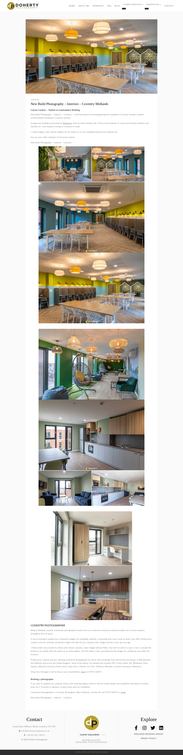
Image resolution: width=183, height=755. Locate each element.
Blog (117, 6)
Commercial (35, 99)
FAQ (109, 6)
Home (72, 6)
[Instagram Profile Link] (144, 728)
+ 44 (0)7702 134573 (35, 735)
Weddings (98, 6)
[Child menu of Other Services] (124, 8)
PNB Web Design (99, 752)
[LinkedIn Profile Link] (161, 728)
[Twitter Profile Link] (153, 728)
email (83, 672)
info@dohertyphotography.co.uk (35, 731)
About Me (83, 6)
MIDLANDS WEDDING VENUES (148, 734)
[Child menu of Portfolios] (147, 8)
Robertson (67, 123)
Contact (169, 6)
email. (123, 692)
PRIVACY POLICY (148, 738)
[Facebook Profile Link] (136, 728)
